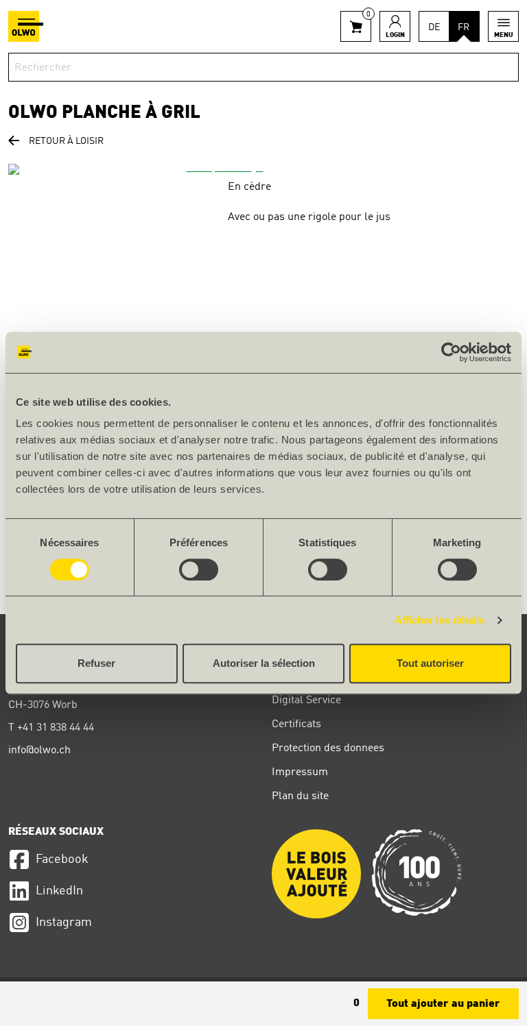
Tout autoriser (430, 663)
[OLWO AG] (25, 26)
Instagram (64, 922)
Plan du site (300, 796)
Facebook (62, 859)
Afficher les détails (440, 620)
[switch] (198, 570)
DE (434, 27)
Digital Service (306, 700)
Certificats (296, 724)
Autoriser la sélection (264, 663)
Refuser (96, 663)
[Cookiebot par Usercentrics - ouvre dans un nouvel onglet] (451, 352)
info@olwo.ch (39, 750)
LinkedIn (59, 891)
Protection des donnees (328, 748)
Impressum (300, 772)
